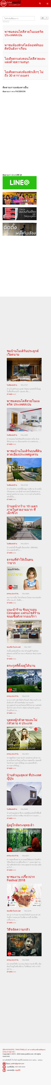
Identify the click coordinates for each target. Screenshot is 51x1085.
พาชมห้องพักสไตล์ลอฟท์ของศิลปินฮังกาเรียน (24, 47)
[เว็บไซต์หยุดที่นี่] (10, 3)
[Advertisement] (25, 263)
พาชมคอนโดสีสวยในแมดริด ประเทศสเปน (24, 33)
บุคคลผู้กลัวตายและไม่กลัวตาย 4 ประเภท (22, 721)
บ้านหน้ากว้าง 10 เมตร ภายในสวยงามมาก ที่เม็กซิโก (22, 509)
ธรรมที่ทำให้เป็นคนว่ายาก (20, 561)
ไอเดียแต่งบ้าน (12, 385)
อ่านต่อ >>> (11, 394)
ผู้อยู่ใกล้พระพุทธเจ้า (20, 825)
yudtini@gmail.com (17, 1063)
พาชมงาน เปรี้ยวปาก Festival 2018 (21, 878)
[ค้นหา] (4, 21)
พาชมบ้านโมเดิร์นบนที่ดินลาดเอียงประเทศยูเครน (24, 452)
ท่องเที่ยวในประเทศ (14, 647)
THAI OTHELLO (21, 1049)
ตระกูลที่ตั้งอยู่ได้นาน (21, 665)
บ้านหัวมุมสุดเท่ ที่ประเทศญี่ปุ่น (24, 776)
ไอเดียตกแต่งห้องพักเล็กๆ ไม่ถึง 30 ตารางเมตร (24, 73)
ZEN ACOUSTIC (9, 1049)
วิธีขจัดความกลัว (18, 929)
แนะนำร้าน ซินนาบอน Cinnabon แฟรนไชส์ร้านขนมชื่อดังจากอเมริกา (23, 613)
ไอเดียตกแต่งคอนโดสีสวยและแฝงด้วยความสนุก (25, 60)
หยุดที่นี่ (17, 1070)
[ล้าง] (7, 21)
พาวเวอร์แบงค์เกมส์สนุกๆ (36, 1049)
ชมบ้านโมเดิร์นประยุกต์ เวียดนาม (23, 352)
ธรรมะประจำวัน (12, 593)
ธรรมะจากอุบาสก (8, 1052)
